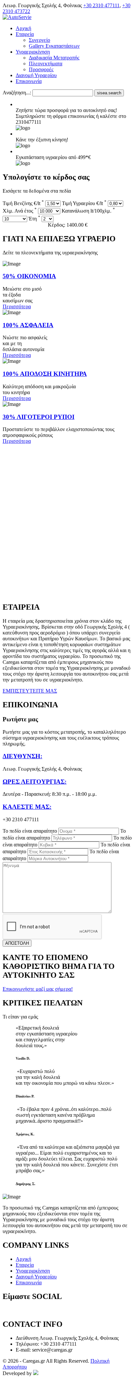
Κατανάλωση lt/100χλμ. (88, 211)
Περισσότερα (17, 306)
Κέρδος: (67, 225)
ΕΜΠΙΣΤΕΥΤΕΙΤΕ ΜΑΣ (30, 691)
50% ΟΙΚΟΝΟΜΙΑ (29, 276)
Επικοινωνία (29, 81)
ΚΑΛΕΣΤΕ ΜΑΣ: (27, 806)
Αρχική (23, 28)
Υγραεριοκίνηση (33, 52)
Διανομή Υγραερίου (36, 75)
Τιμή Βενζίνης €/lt (23, 203)
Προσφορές (41, 69)
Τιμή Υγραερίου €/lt (84, 203)
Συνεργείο (39, 40)
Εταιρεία (25, 34)
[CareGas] (17, 17)
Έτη (34, 218)
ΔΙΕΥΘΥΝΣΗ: (22, 756)
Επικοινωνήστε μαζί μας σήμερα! (38, 989)
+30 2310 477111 (101, 5)
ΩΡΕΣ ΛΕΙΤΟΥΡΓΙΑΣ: (35, 781)
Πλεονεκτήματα (45, 63)
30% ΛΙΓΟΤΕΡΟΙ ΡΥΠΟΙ (38, 416)
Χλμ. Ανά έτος (20, 211)
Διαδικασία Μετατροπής (54, 57)
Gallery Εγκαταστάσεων (54, 46)
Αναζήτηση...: (17, 92)
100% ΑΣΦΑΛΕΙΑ (28, 325)
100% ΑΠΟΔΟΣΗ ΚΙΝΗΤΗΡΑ (45, 373)
